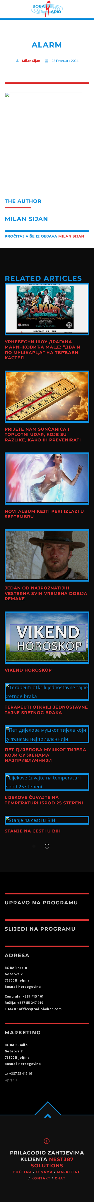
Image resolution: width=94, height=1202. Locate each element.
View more (47, 309)
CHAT (60, 1178)
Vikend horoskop (28, 670)
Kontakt (41, 1178)
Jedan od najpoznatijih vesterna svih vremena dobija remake (46, 594)
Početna (22, 1172)
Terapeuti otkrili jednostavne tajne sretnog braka (46, 710)
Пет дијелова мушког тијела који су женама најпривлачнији (45, 755)
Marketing (69, 1172)
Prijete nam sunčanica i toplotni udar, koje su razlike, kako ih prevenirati (43, 435)
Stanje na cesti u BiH (33, 831)
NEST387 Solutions (52, 1162)
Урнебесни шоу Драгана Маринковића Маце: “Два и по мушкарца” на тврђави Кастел (43, 350)
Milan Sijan (31, 61)
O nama (44, 1172)
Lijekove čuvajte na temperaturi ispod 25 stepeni (44, 800)
